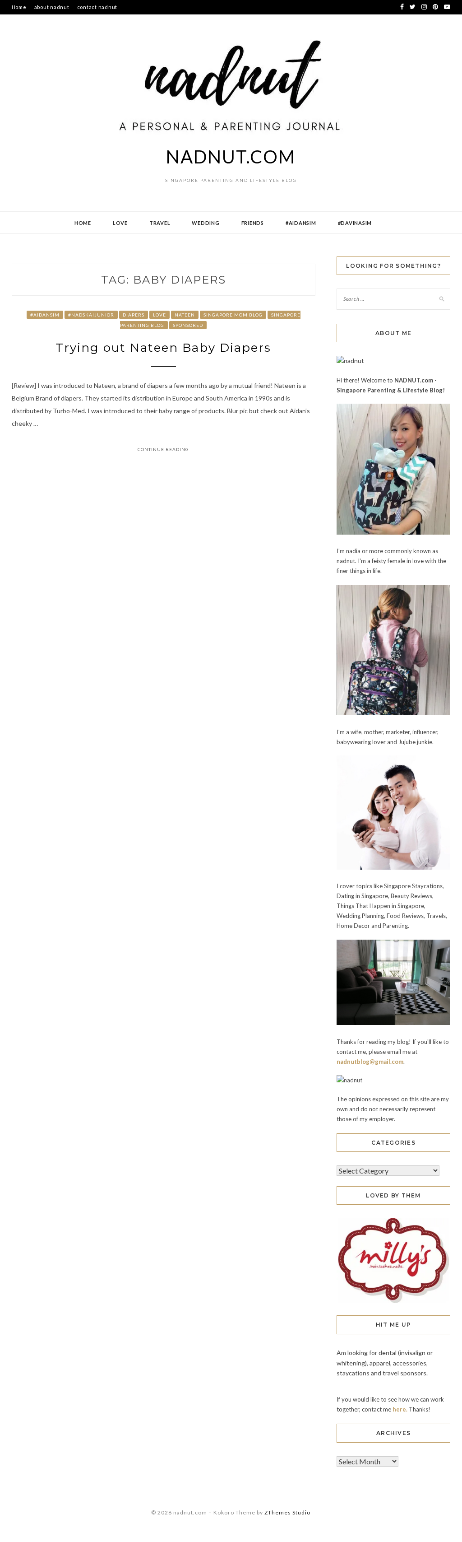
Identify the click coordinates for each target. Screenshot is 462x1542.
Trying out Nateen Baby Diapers (163, 347)
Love (120, 223)
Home (19, 7)
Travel (160, 223)
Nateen (185, 314)
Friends (252, 223)
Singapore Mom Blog (233, 314)
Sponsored (188, 325)
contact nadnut (97, 7)
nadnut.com (231, 157)
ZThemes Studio (287, 1512)
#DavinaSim (355, 223)
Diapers (133, 314)
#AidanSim (301, 223)
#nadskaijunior (91, 314)
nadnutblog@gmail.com (370, 1061)
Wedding (205, 223)
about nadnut (51, 7)
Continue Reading (163, 449)
